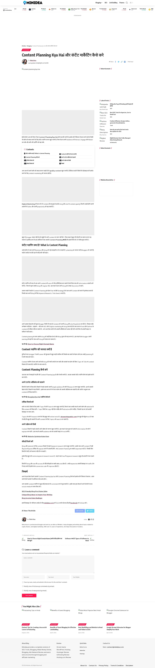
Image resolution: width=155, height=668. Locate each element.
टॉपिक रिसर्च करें (30, 160)
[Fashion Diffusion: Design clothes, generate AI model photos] (104, 123)
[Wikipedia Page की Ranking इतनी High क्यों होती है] (104, 106)
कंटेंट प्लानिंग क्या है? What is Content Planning (38, 153)
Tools (111, 125)
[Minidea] (32, 2)
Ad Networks (113, 142)
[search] (127, 2)
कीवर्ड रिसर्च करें (30, 163)
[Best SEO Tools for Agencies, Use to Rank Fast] (104, 115)
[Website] (89, 519)
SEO (111, 108)
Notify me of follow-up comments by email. (39, 586)
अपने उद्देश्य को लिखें (66, 160)
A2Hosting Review (63, 655)
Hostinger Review (63, 652)
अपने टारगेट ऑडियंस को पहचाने (69, 157)
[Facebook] (91, 519)
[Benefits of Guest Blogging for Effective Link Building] (63, 617)
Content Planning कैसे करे (33, 157)
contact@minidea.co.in (115, 647)
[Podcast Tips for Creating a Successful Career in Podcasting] (35, 617)
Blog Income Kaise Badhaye (32, 498)
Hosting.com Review (64, 657)
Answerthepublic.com (69, 417)
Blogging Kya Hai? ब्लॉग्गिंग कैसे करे (39, 397)
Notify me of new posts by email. (35, 591)
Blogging (26, 50)
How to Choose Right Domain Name (41, 344)
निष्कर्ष (62, 163)
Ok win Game (61, 647)
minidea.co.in (49, 503)
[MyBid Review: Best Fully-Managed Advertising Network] (104, 140)
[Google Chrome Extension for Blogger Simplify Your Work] (120, 617)
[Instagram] (93, 519)
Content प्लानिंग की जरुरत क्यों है (69, 154)
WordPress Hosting (63, 650)
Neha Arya (33, 60)
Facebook (73, 503)
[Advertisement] (77, 29)
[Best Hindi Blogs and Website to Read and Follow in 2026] (91, 617)
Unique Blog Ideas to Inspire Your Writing (37, 495)
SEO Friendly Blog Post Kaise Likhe (34, 491)
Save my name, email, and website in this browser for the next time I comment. (45, 582)
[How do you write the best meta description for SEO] (104, 132)
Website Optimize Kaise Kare (38, 436)
